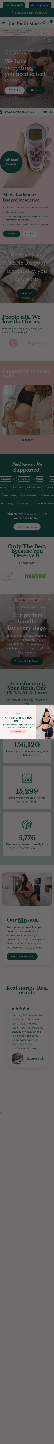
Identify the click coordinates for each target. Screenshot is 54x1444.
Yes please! (18, 731)
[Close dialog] (53, 706)
